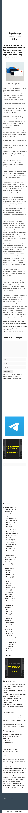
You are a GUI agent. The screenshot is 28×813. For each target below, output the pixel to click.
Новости (22, 321)
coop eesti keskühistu (15, 323)
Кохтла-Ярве (10, 587)
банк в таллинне (14, 759)
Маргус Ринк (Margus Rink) (10, 105)
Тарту (8, 627)
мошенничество (9, 776)
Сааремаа (7, 620)
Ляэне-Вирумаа (8, 598)
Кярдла (8, 651)
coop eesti (6, 323)
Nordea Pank (9, 535)
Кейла (8, 631)
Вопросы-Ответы (9, 509)
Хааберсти (11, 646)
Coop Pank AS (7, 321)
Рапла (8, 618)
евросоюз (10, 772)
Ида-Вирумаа (8, 583)
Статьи (6, 561)
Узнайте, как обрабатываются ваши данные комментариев (12, 378)
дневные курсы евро (20, 768)
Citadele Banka (10, 518)
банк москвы (23, 763)
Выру (7, 581)
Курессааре (9, 622)
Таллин (8, 635)
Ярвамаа (7, 653)
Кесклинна (11, 638)
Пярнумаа (7, 611)
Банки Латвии (6, 740)
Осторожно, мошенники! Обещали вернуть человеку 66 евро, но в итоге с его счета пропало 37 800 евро (14, 706)
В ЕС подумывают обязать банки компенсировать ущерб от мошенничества (12, 700)
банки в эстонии (7, 763)
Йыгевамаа (7, 594)
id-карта (4, 759)
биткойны (16, 766)
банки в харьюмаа (21, 761)
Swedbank (9, 540)
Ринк (14, 175)
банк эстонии (23, 764)
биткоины (8, 766)
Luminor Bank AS (11, 533)
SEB (7, 537)
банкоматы (9, 764)
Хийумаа (6, 648)
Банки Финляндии (8, 742)
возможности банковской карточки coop (13, 326)
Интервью (7, 511)
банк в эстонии (7, 761)
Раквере (8, 601)
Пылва (8, 609)
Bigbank (8, 516)
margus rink (23, 323)
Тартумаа (7, 624)
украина (4, 785)
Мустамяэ (11, 644)
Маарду (8, 633)
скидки (25, 326)
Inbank (8, 527)
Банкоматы (7, 568)
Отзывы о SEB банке (18, 726)
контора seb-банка (17, 772)
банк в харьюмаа (21, 759)
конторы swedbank (17, 774)
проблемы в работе (16, 783)
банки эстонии (16, 763)
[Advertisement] (14, 18)
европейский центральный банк (10, 770)
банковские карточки (19, 324)
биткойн (11, 766)
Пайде (8, 655)
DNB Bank (9, 524)
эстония (9, 787)
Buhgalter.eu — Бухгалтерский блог (12, 734)
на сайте (9, 799)
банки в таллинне (14, 761)
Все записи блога (15, 321)
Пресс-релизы (8, 559)
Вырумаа (7, 579)
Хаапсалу (9, 605)
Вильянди (9, 577)
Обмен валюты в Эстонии (10, 749)
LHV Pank (9, 531)
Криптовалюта (10, 548)
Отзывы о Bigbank (16, 718)
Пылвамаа (7, 607)
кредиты (23, 774)
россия (22, 783)
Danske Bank (9, 522)
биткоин (4, 766)
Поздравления (8, 555)
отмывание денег (7, 783)
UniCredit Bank (10, 544)
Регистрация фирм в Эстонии (11, 751)
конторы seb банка (10, 774)
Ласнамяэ (11, 642)
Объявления (8, 553)
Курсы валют (6, 564)
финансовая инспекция (10, 785)
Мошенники (9, 551)
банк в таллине (8, 759)
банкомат (5, 764)
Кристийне (11, 640)
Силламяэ (9, 592)
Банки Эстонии (15, 33)
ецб (12, 772)
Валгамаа (7, 570)
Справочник (6, 566)
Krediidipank (9, 529)
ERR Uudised (12, 112)
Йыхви (8, 585)
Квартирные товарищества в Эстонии (13, 745)
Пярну (8, 614)
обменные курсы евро (9, 777)
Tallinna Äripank (10, 542)
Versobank (9, 546)
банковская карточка (8, 324)
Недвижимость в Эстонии (10, 747)
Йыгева (8, 596)
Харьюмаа (7, 629)
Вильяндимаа (8, 574)
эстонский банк (7, 790)
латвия (4, 776)
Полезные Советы (9, 557)
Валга (8, 572)
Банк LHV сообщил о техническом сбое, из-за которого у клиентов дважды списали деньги (14, 686)
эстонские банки (18, 787)
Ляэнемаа (7, 603)
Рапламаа (7, 616)
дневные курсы (9, 768)
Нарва (8, 590)
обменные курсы (17, 776)
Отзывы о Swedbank (17, 716)
